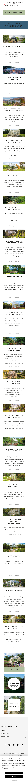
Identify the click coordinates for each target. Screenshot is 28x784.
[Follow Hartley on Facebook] (5, 745)
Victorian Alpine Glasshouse (14, 450)
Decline (14, 776)
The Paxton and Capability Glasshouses (14, 521)
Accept (14, 773)
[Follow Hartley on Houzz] (22, 745)
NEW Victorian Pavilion (14, 78)
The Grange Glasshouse (14, 556)
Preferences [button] (5, 768)
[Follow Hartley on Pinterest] (18, 745)
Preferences (14, 780)
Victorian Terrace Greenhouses (14, 416)
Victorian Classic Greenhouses (14, 349)
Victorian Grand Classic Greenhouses (14, 313)
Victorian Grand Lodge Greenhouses (14, 242)
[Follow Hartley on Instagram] (14, 745)
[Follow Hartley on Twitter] (9, 745)
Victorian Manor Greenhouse (14, 141)
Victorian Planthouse (14, 485)
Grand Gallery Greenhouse (14, 175)
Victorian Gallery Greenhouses (14, 208)
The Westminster (14, 591)
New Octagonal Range (14, 46)
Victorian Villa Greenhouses (14, 383)
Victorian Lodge (14, 277)
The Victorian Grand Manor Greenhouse (14, 110)
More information (14, 62)
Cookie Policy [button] (15, 765)
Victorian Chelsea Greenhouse (14, 627)
